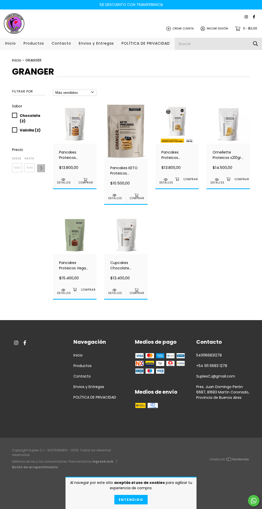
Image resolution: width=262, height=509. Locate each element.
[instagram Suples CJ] (246, 17)
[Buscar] (255, 43)
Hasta (29, 158)
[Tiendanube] (229, 460)
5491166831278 (209, 355)
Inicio (10, 43)
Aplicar (41, 168)
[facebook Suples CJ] (254, 17)
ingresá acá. (103, 461)
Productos (34, 43)
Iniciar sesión (217, 28)
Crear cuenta (183, 28)
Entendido (131, 499)
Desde (16, 158)
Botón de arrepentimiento (35, 467)
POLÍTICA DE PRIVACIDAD (146, 43)
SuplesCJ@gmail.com (215, 376)
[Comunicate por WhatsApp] (253, 500)
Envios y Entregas (96, 43)
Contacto (61, 43)
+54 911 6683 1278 (211, 365)
